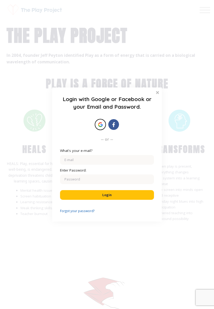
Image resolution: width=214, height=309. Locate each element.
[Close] (157, 92)
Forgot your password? (77, 211)
